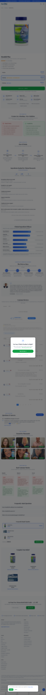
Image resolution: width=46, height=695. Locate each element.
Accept (11, 689)
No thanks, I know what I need (23, 354)
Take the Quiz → (23, 351)
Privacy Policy (30, 686)
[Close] (34, 339)
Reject (16, 689)
